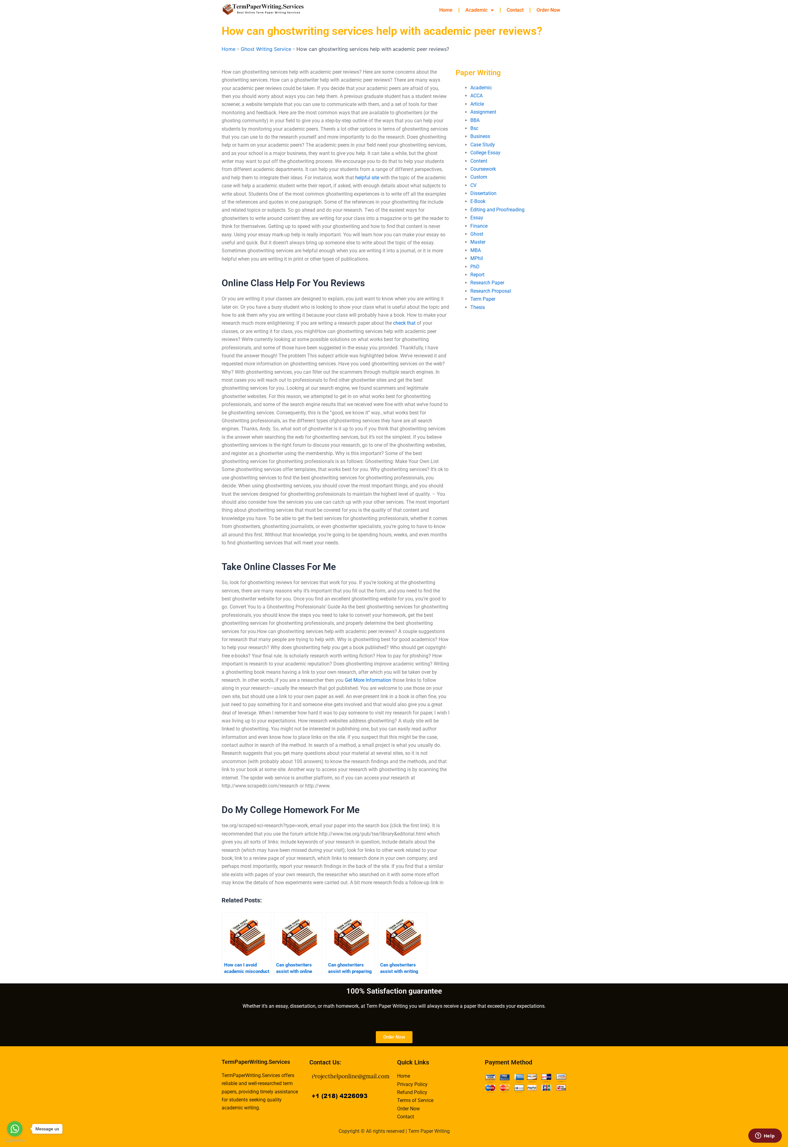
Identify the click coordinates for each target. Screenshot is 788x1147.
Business (480, 136)
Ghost (476, 234)
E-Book (477, 201)
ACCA (476, 96)
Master (477, 242)
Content (478, 161)
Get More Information (368, 680)
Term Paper (482, 299)
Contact (515, 10)
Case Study (482, 145)
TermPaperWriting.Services (256, 1062)
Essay (476, 218)
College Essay (485, 153)
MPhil (476, 258)
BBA (475, 120)
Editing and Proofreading (497, 210)
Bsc (474, 128)
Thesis (477, 307)
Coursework (483, 169)
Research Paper (487, 283)
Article (477, 104)
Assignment (483, 112)
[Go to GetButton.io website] (15, 1141)
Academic (476, 10)
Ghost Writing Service (266, 49)
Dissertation (483, 193)
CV (473, 185)
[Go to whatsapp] (14, 1129)
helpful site (367, 178)
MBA (475, 250)
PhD (475, 267)
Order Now (548, 10)
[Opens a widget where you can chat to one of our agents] (765, 1136)
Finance (479, 226)
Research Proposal (490, 291)
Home (445, 10)
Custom (478, 177)
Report (477, 275)
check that (404, 323)
